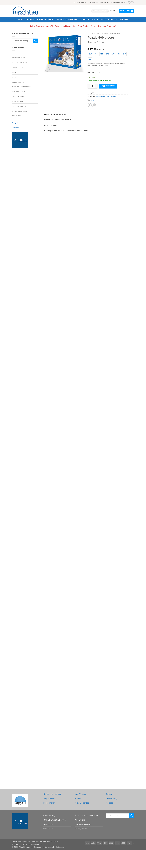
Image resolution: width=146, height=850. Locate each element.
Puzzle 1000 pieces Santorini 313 (86, 772)
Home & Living (17, 101)
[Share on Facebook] (89, 105)
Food (14, 77)
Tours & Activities (82, 803)
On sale (15, 127)
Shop (89, 34)
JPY (118, 54)
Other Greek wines (19, 63)
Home (21, 19)
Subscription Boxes (20, 106)
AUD (113, 54)
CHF (124, 54)
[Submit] (106, 11)
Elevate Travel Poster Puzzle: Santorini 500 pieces (86, 316)
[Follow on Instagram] (132, 2)
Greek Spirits (17, 67)
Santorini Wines (18, 58)
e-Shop (29, 19)
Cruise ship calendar (79, 2)
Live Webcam (121, 19)
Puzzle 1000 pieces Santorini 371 (86, 589)
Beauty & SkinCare (19, 92)
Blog (110, 19)
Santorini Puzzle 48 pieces (86, 498)
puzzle (93, 100)
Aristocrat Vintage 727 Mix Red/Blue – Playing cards (86, 407)
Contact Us (48, 829)
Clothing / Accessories (21, 87)
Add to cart (108, 86)
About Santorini (45, 19)
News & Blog (111, 798)
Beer (14, 72)
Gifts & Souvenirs (19, 96)
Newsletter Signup (119, 2)
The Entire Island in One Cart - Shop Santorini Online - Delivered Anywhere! (73, 26)
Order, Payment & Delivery (54, 820)
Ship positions (93, 2)
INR (90, 59)
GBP (101, 54)
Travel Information (67, 19)
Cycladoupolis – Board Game (86, 680)
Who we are (80, 820)
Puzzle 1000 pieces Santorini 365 (86, 225)
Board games (115, 34)
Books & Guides (18, 82)
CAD (107, 54)
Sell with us (48, 824)
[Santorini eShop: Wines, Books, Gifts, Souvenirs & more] (28, 11)
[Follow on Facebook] (128, 2)
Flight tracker (104, 2)
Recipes (101, 19)
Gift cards (16, 116)
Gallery (109, 794)
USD (96, 54)
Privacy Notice (81, 829)
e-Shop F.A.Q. (49, 815)
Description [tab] (49, 114)
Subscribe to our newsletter (86, 815)
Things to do (87, 19)
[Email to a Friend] (94, 105)
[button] (112, 11)
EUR (90, 54)
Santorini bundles (19, 111)
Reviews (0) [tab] (61, 114)
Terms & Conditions (83, 824)
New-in (15, 123)
